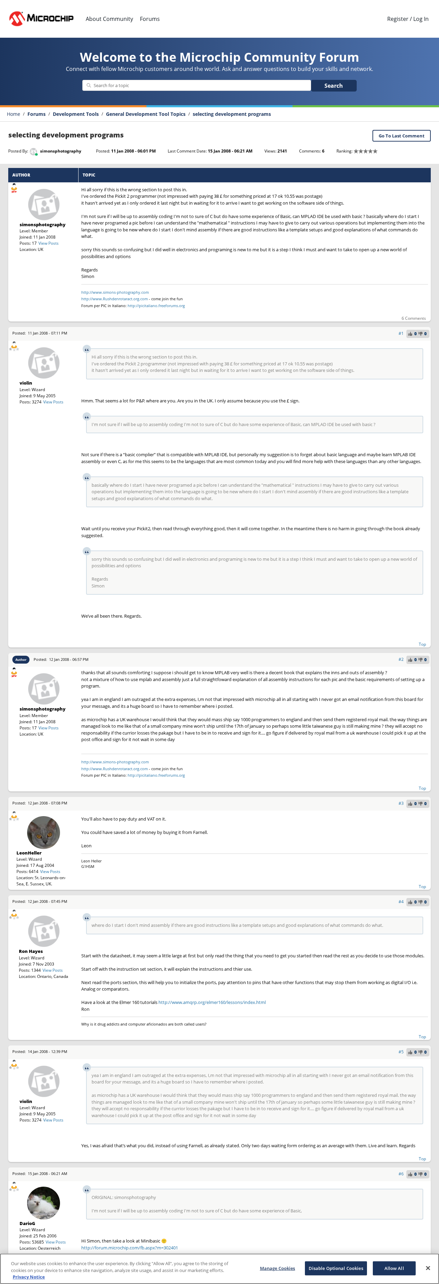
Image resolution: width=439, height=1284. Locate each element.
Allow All (394, 1268)
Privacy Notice (29, 1277)
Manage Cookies (277, 1268)
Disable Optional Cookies (336, 1268)
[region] (219, 1268)
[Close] (428, 1267)
